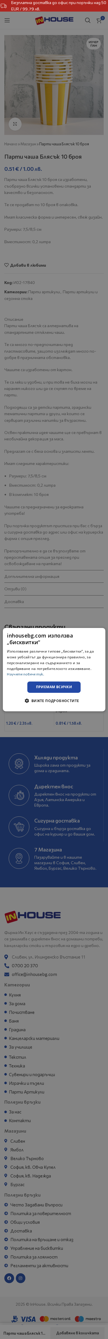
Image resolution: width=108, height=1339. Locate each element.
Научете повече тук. (25, 674)
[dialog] (54, 669)
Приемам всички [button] (54, 686)
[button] (54, 700)
